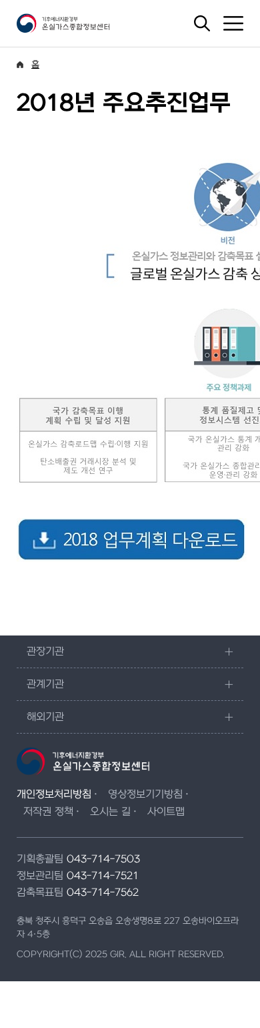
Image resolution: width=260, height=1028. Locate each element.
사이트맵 (166, 812)
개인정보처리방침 (54, 794)
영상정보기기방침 (145, 794)
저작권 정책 (48, 812)
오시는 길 (110, 812)
